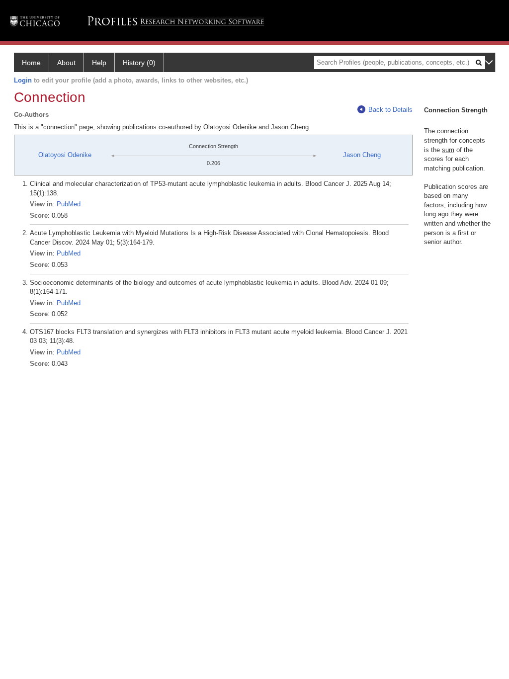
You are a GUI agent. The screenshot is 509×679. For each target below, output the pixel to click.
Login (23, 80)
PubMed (69, 204)
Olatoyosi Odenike (64, 155)
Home (31, 63)
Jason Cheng (362, 155)
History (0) (139, 63)
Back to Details (390, 109)
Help (99, 63)
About (66, 63)
